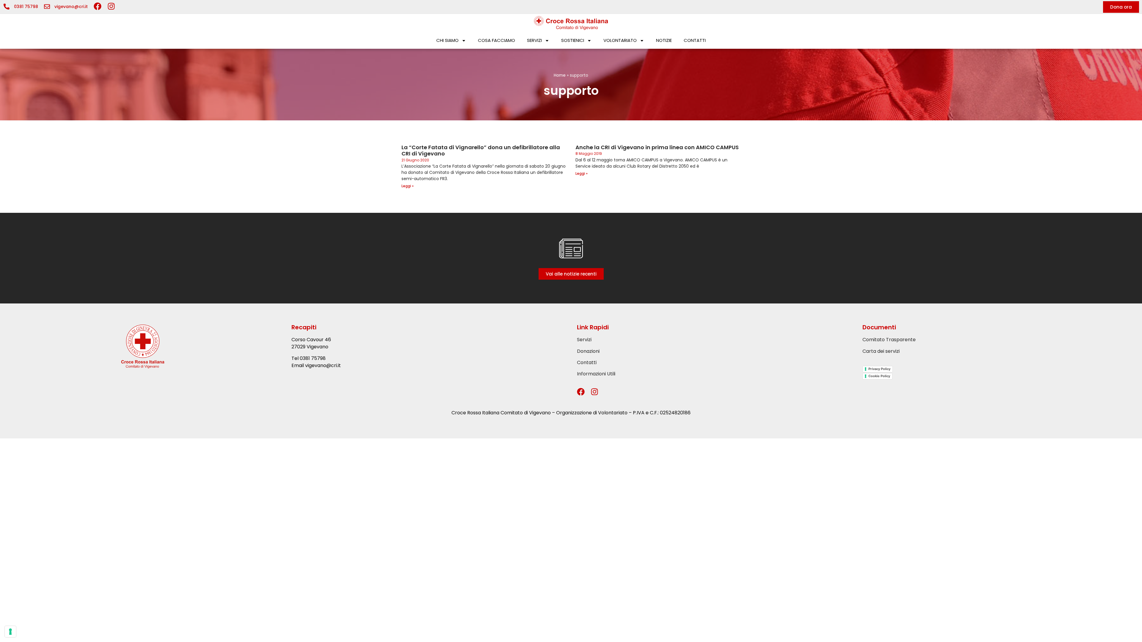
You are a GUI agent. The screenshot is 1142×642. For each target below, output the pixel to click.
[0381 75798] (7, 7)
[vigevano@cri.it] (47, 7)
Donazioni (588, 351)
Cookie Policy (879, 376)
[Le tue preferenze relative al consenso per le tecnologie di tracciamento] (10, 631)
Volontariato (620, 40)
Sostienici (572, 40)
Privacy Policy (879, 369)
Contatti (695, 40)
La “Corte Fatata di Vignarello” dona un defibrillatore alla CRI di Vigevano (480, 151)
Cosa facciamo (496, 40)
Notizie (664, 40)
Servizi (534, 40)
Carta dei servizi (881, 351)
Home (560, 75)
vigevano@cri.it (71, 7)
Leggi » (407, 185)
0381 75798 (26, 7)
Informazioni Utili (596, 373)
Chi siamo (447, 40)
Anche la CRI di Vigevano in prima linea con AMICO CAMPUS (657, 147)
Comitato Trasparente (889, 339)
